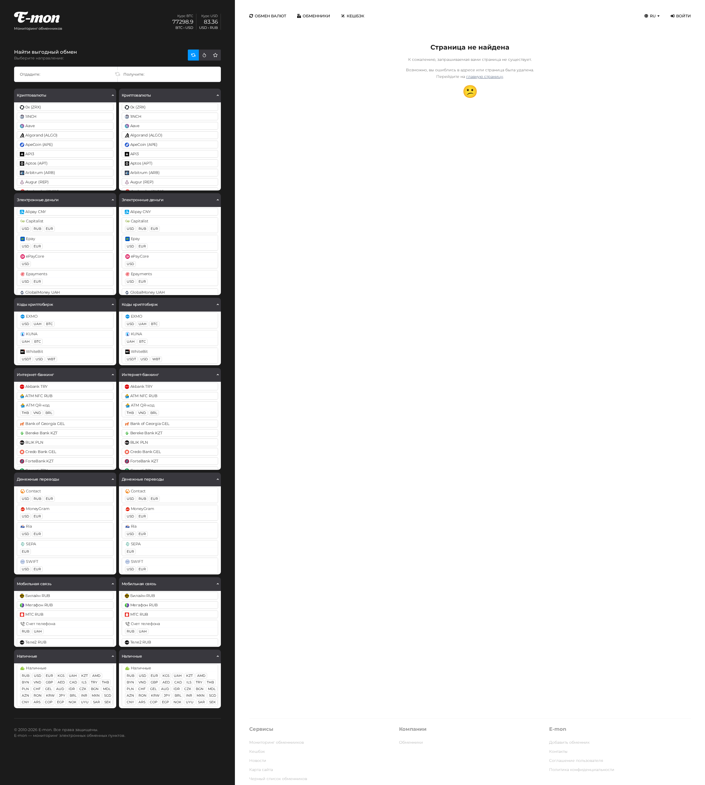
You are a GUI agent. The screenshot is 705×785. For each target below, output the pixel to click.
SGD (107, 695)
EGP (60, 702)
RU (653, 16)
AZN (25, 695)
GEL (48, 689)
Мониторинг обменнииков (276, 742)
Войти (683, 16)
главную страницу (484, 76)
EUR (49, 229)
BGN (95, 689)
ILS (84, 682)
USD (25, 229)
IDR (72, 689)
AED (61, 682)
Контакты (558, 751)
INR (84, 695)
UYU (85, 702)
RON (38, 695)
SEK (107, 702)
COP (49, 702)
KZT (84, 676)
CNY (25, 702)
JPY (62, 695)
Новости (257, 760)
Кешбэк (355, 16)
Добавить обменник (569, 742)
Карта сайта (261, 770)
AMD (96, 676)
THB (25, 413)
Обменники (316, 16)
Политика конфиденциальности (581, 770)
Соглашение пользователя (576, 760)
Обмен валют (270, 16)
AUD (60, 689)
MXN (96, 695)
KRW (50, 695)
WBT (51, 359)
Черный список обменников (278, 779)
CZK (82, 689)
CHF (37, 689)
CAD (73, 682)
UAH (38, 324)
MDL (107, 689)
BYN (25, 682)
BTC (49, 324)
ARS (37, 702)
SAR (96, 702)
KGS (61, 676)
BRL (48, 413)
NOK (73, 702)
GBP (49, 682)
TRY (94, 682)
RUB (37, 229)
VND (37, 413)
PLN (25, 689)
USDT (26, 359)
